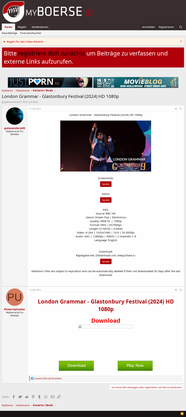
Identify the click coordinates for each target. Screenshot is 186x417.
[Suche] (180, 27)
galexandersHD (12, 102)
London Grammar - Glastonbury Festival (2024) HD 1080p (106, 305)
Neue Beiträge (9, 33)
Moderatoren (40, 27)
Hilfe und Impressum (158, 413)
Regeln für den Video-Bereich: (25, 41)
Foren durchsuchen (30, 33)
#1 (180, 108)
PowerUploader (14, 309)
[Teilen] (176, 109)
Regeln (22, 27)
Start (175, 413)
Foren (8, 27)
